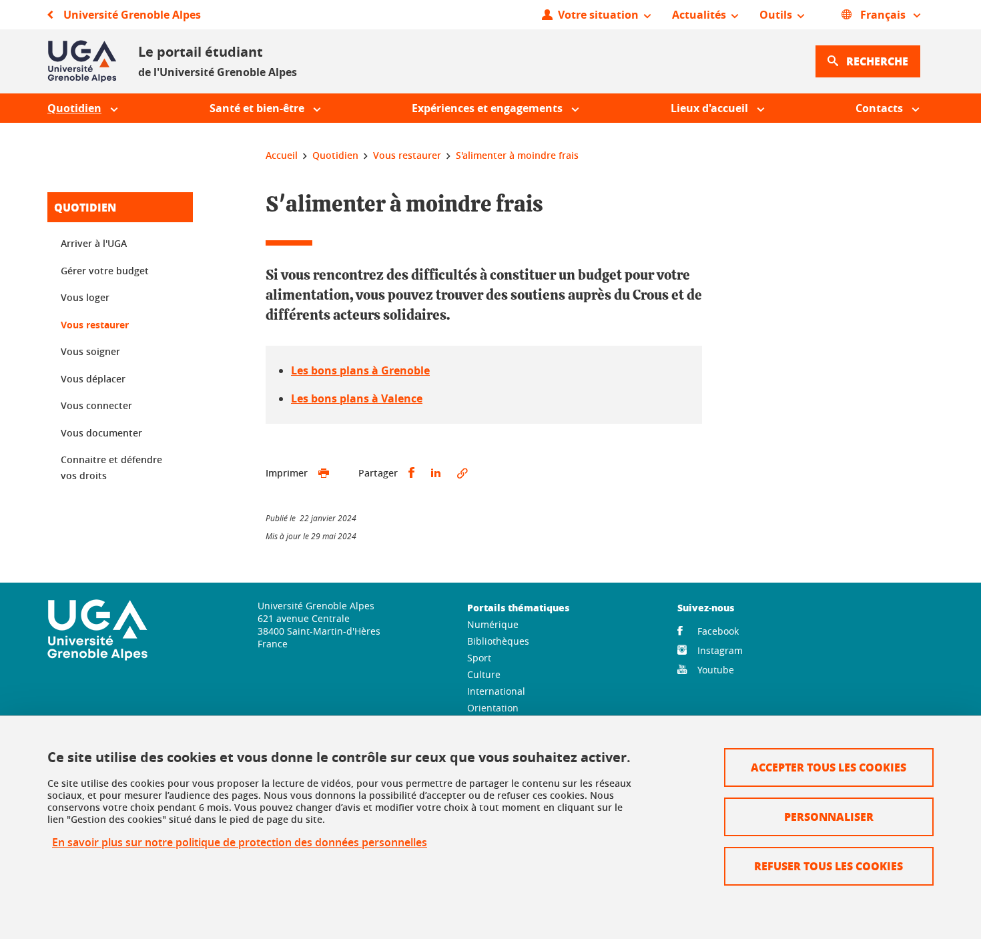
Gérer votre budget (105, 270)
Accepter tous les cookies (828, 767)
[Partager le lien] (462, 473)
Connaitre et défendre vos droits (111, 467)
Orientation (493, 707)
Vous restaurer (95, 324)
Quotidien (85, 207)
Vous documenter (101, 432)
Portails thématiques (518, 607)
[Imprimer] (324, 473)
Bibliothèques (498, 641)
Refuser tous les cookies (828, 866)
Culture (484, 674)
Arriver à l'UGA (94, 243)
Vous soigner (90, 351)
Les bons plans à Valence (356, 398)
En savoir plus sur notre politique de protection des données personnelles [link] (239, 842)
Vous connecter (96, 405)
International (496, 691)
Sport (479, 657)
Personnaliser (829, 816)
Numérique (493, 624)
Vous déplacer (93, 378)
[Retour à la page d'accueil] (82, 61)
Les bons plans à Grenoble (360, 370)
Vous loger (85, 297)
